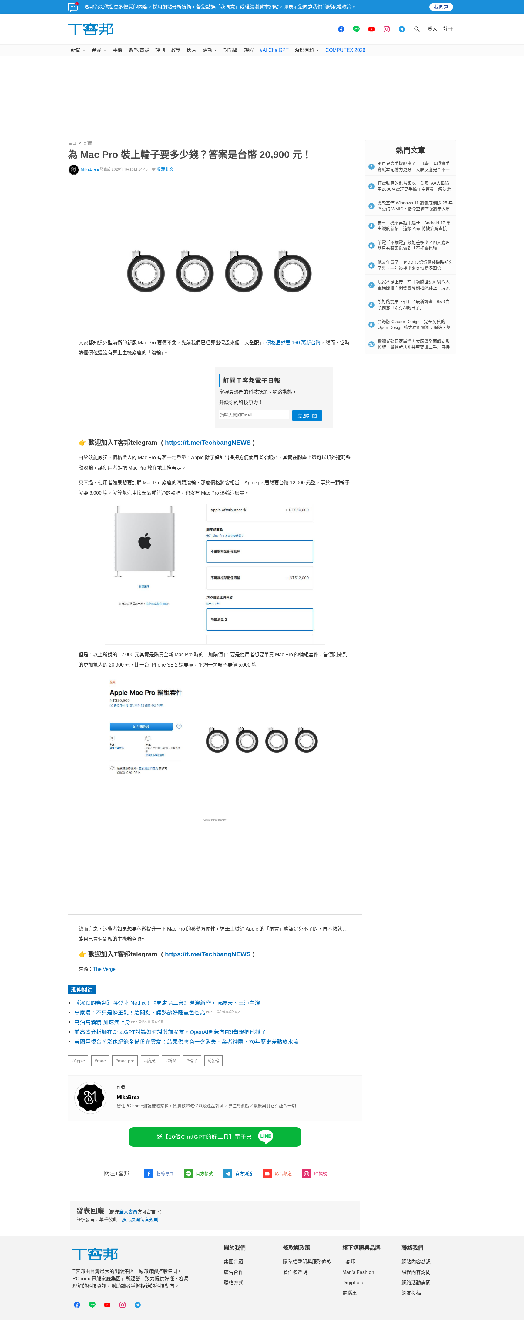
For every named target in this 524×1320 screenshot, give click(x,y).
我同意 (441, 6)
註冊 (448, 29)
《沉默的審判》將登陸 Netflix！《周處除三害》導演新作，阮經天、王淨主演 (167, 1003)
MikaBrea (90, 169)
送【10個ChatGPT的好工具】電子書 (204, 1137)
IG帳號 (320, 1173)
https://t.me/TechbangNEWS (208, 442)
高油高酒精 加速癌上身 (102, 1022)
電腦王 (349, 1292)
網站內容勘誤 (416, 1261)
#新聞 (171, 1060)
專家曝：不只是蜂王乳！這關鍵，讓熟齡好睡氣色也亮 (139, 1013)
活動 (207, 50)
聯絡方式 (233, 1282)
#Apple (78, 1060)
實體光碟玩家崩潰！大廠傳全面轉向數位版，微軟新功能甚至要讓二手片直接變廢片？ (414, 347)
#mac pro (125, 1060)
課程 (249, 50)
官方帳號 (204, 1173)
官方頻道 (243, 1173)
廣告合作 (233, 1272)
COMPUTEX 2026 (345, 50)
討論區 (230, 50)
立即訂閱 (307, 416)
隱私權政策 (339, 6)
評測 (160, 50)
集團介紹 (233, 1261)
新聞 (76, 50)
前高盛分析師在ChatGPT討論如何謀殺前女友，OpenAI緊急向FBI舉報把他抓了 (170, 1032)
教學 (176, 50)
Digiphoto (352, 1282)
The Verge (104, 969)
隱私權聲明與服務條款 (307, 1261)
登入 (432, 29)
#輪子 (192, 1060)
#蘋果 (150, 1060)
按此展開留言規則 (140, 1219)
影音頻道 (283, 1173)
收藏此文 (165, 169)
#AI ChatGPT (274, 50)
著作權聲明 (295, 1272)
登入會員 (128, 1211)
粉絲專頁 (164, 1173)
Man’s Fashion (358, 1272)
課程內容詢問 (416, 1272)
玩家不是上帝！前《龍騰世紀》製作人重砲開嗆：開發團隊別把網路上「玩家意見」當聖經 (414, 287)
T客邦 (348, 1261)
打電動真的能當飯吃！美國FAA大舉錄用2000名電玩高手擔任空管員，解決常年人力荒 (414, 189)
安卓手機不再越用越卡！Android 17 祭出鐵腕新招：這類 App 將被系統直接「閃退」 (414, 228)
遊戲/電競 (139, 50)
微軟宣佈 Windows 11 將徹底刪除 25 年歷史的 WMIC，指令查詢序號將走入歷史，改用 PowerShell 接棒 (415, 208)
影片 (191, 50)
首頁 (72, 143)
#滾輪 (213, 1060)
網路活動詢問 (416, 1282)
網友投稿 (411, 1292)
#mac (100, 1060)
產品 (97, 50)
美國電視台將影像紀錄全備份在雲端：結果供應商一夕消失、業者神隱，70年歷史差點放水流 (186, 1042)
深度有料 (304, 50)
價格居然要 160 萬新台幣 (293, 342)
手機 (118, 50)
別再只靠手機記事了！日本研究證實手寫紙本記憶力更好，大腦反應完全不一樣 (414, 169)
